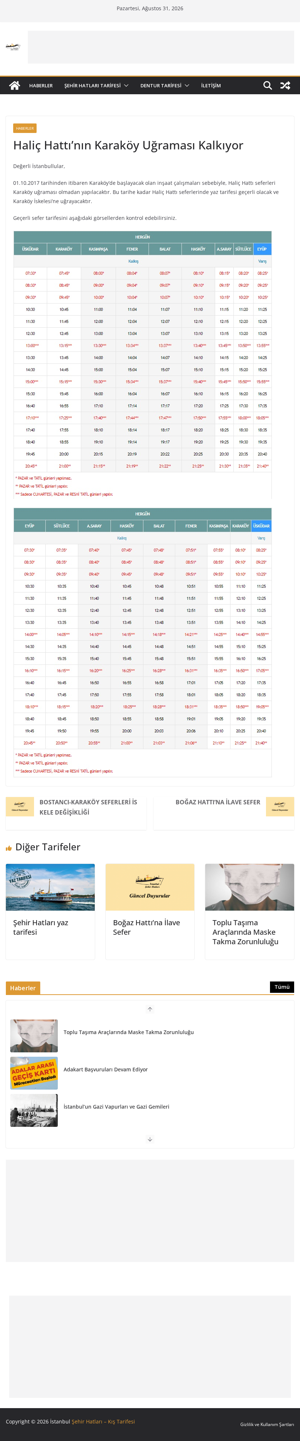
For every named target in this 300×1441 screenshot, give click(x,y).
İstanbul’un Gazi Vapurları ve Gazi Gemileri (116, 1106)
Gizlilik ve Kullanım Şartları (267, 1424)
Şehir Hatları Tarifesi (92, 85)
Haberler (41, 85)
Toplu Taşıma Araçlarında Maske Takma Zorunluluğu (245, 932)
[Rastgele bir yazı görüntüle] (285, 85)
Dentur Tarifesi (160, 85)
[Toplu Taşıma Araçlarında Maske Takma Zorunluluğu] (249, 869)
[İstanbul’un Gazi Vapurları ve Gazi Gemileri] (34, 1110)
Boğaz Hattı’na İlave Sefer (218, 802)
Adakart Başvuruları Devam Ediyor (106, 1069)
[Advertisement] (161, 47)
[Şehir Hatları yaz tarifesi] (50, 869)
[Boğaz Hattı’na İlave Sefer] (150, 869)
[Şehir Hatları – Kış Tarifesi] (14, 85)
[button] (125, 85)
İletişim (211, 85)
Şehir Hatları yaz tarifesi (40, 927)
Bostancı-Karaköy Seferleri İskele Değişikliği (88, 807)
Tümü (282, 986)
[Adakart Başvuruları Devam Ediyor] (34, 1073)
